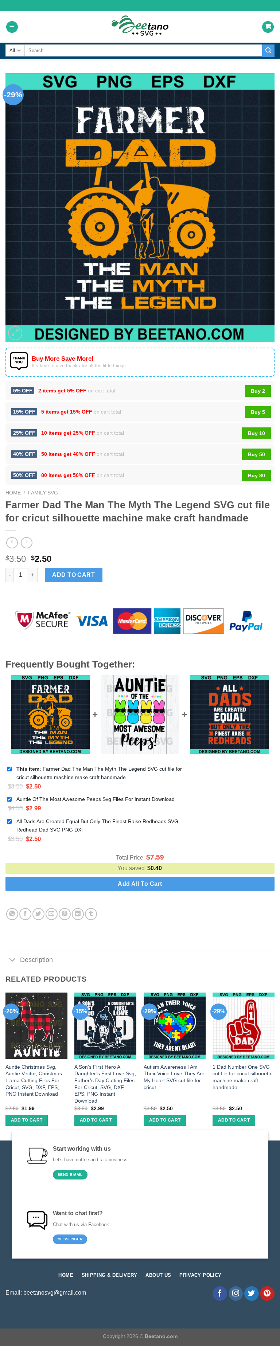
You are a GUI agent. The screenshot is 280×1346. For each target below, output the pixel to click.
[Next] (274, 1066)
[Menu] (12, 27)
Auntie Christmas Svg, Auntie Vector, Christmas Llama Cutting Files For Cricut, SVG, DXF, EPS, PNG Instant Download (33, 1080)
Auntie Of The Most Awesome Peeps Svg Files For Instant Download (95, 799)
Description (36, 959)
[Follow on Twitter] (251, 1293)
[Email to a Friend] (52, 914)
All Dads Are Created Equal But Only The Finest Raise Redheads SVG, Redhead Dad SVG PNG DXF (98, 825)
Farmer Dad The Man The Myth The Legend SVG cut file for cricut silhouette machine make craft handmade (99, 773)
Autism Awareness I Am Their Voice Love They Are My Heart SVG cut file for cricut (174, 1077)
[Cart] (268, 27)
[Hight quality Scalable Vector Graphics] (140, 27)
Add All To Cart (140, 884)
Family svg (43, 493)
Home (13, 493)
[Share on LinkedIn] (78, 914)
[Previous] (5, 1066)
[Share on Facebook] (25, 914)
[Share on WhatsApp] (12, 914)
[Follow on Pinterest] (267, 1293)
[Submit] (268, 50)
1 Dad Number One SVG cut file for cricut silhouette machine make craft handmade (243, 1077)
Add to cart (73, 575)
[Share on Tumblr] (91, 914)
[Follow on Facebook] (220, 1293)
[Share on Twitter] (38, 914)
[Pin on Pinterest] (65, 914)
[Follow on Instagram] (236, 1293)
